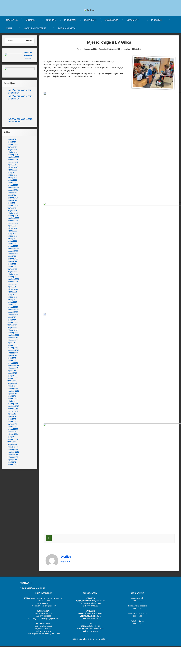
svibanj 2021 (13, 297)
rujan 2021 (12, 287)
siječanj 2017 (13, 388)
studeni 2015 (13, 409)
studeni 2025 (13, 160)
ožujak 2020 (12, 327)
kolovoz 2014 (13, 434)
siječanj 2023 (13, 246)
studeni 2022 (13, 251)
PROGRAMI (70, 20)
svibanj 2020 (13, 322)
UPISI (9, 28)
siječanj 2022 (13, 277)
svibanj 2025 (13, 175)
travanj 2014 (12, 442)
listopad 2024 (13, 193)
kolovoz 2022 (13, 259)
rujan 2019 (12, 343)
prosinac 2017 (13, 366)
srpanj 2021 (12, 292)
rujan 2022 (12, 256)
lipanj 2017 (12, 376)
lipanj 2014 (12, 437)
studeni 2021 (13, 282)
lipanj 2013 (12, 462)
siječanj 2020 (13, 333)
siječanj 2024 (13, 216)
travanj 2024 (12, 208)
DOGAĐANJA (111, 20)
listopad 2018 (13, 353)
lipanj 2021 (12, 294)
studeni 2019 (13, 338)
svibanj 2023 (13, 236)
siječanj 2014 (13, 449)
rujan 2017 (12, 371)
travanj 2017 (12, 381)
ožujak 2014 (12, 444)
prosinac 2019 (13, 335)
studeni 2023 (13, 221)
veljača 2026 (13, 152)
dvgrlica (127, 49)
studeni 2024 (13, 190)
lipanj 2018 (12, 358)
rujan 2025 (12, 165)
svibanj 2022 (13, 266)
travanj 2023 (12, 238)
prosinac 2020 (13, 310)
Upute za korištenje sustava (28, 55)
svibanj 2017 (13, 378)
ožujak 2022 (12, 272)
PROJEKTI (156, 20)
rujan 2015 (12, 414)
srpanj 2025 (12, 170)
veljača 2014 (13, 447)
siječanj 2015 (13, 429)
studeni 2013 (13, 455)
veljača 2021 (13, 305)
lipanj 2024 (12, 203)
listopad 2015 (13, 411)
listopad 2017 (13, 368)
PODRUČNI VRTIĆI (67, 28)
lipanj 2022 (12, 264)
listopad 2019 (13, 340)
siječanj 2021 (13, 307)
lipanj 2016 (12, 396)
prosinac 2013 (13, 452)
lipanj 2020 (12, 320)
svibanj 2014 (13, 439)
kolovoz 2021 (13, 289)
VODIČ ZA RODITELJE (35, 28)
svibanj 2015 (13, 421)
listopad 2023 (13, 223)
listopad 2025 (13, 162)
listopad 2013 (13, 457)
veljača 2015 (13, 427)
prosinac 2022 (13, 249)
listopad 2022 (13, 254)
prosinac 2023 (13, 218)
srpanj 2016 (12, 394)
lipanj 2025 (12, 172)
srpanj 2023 (12, 231)
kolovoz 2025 (13, 167)
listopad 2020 (13, 315)
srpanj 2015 (12, 416)
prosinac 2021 (13, 279)
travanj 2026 (12, 147)
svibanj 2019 (13, 345)
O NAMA (30, 20)
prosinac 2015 (13, 406)
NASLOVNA (12, 20)
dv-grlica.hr (65, 561)
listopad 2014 (13, 432)
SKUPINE (51, 20)
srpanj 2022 (12, 261)
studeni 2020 (13, 312)
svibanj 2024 (13, 205)
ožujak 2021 (12, 302)
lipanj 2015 (12, 419)
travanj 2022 (12, 269)
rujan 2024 (12, 195)
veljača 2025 (13, 183)
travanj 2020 (12, 325)
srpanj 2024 (12, 200)
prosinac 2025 (13, 157)
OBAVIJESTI (90, 20)
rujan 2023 (12, 226)
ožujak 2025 (12, 180)
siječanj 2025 (13, 185)
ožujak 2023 (12, 241)
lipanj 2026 (12, 142)
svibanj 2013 (13, 465)
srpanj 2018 (12, 355)
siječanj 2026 (13, 155)
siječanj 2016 (13, 404)
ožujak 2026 (12, 150)
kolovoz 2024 (13, 198)
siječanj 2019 (13, 348)
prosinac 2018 (13, 350)
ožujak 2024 (12, 211)
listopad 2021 (13, 284)
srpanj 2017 (12, 373)
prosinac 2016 (13, 391)
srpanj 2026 (12, 139)
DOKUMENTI (133, 20)
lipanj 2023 (12, 233)
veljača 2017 (13, 386)
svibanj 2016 (13, 399)
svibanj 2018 (13, 360)
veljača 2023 (13, 244)
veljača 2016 (13, 401)
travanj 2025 (12, 177)
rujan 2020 (12, 317)
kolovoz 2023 (13, 228)
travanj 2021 (12, 299)
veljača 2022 (13, 274)
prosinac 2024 (13, 188)
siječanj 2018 (13, 363)
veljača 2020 (13, 330)
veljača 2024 (13, 213)
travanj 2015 (12, 424)
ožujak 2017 (12, 383)
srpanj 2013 (12, 460)
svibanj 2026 (13, 144)
